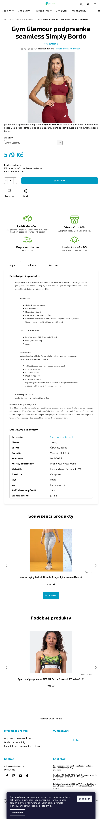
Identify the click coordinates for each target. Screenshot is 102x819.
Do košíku (60, 180)
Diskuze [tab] (53, 265)
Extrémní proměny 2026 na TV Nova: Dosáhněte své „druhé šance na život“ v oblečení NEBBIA (74, 785)
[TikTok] (27, 776)
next (96, 566)
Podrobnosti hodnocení (68, 48)
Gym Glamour (51, 44)
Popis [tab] (12, 265)
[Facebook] (7, 776)
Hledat (76, 740)
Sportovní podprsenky (62, 437)
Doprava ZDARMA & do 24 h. (19, 738)
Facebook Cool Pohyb (51, 718)
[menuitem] (8, 11)
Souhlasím (84, 798)
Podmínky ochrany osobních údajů (22, 746)
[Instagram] (14, 776)
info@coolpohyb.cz (14, 766)
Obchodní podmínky (15, 742)
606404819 (9, 769)
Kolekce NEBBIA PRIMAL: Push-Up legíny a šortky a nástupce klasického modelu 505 (75, 776)
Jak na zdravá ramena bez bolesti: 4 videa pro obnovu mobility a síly (74, 767)
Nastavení (17, 812)
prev (6, 566)
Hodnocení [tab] (32, 265)
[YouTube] (20, 776)
